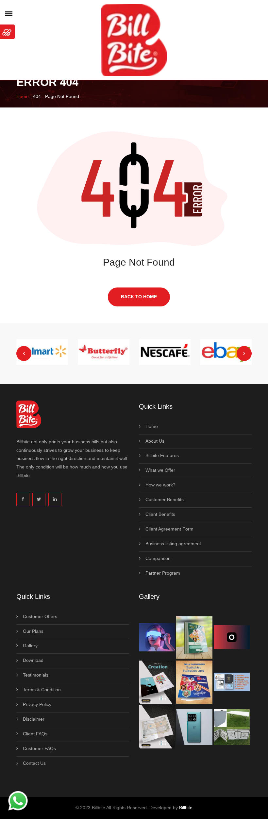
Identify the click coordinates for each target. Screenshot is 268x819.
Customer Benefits (164, 499)
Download (33, 660)
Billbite (186, 807)
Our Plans (33, 631)
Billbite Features (162, 455)
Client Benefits (160, 514)
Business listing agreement (173, 543)
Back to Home (139, 296)
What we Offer (160, 470)
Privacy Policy (37, 704)
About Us (154, 441)
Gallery (30, 645)
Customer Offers (40, 616)
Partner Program (162, 573)
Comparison (158, 558)
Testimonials (35, 675)
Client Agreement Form (169, 529)
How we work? (160, 484)
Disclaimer (33, 719)
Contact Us (34, 763)
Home (22, 96)
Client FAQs (35, 733)
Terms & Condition (42, 689)
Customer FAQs (39, 748)
